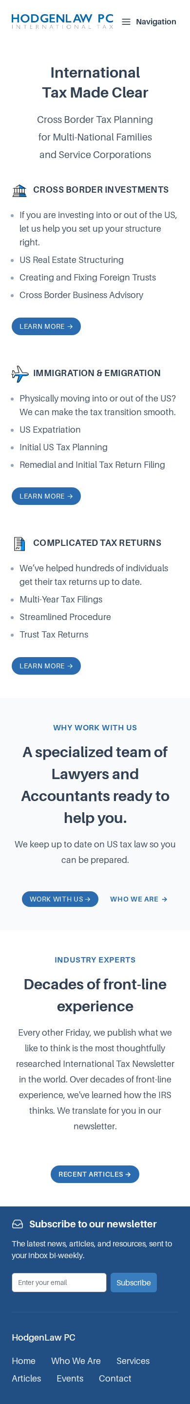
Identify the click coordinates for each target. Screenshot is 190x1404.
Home (24, 1361)
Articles (26, 1378)
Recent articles (95, 1174)
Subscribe (133, 1282)
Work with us (60, 899)
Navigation (156, 21)
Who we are (139, 899)
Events (70, 1378)
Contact (115, 1378)
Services (133, 1361)
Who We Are (76, 1361)
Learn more (46, 326)
